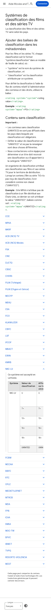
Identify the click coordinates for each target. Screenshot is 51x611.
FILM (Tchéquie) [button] (13, 282)
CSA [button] (7, 309)
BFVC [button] (8, 537)
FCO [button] (7, 316)
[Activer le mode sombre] (26, 605)
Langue (10, 602)
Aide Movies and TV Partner (19, 3)
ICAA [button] (7, 517)
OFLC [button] (8, 484)
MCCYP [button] (9, 296)
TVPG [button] (8, 550)
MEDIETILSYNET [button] (13, 491)
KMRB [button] (8, 362)
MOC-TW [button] (9, 530)
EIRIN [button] (8, 355)
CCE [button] (7, 216)
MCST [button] (8, 564)
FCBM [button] (8, 457)
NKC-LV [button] (9, 369)
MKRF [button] (8, 229)
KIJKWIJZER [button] (11, 322)
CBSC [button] (8, 269)
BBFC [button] (8, 471)
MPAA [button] (8, 223)
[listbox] (14, 606)
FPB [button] (7, 511)
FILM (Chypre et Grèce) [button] (17, 289)
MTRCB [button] (9, 497)
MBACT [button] (9, 349)
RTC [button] (7, 477)
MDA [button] (7, 504)
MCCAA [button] (9, 464)
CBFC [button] (8, 329)
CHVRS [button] (8, 276)
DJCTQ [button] (8, 262)
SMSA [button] (8, 524)
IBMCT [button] (8, 544)
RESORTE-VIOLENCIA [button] (16, 557)
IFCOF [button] (8, 342)
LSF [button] (7, 335)
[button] (4, 4)
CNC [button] (7, 256)
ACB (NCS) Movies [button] (14, 243)
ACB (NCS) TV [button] (12, 236)
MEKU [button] (8, 302)
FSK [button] (7, 249)
